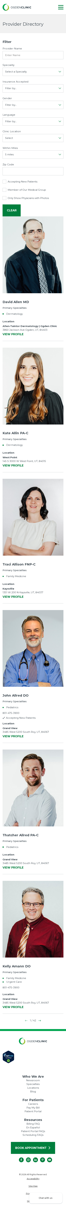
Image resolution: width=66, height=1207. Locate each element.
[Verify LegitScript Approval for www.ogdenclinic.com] (33, 1057)
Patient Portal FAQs (33, 1131)
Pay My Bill (33, 1107)
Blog (33, 1091)
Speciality (9, 65)
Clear (11, 210)
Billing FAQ (33, 1123)
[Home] (17, 7)
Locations (33, 1087)
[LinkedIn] (33, 1157)
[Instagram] (26, 1157)
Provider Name (12, 48)
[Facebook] (18, 1157)
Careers (33, 1103)
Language (9, 114)
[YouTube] (47, 1157)
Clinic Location (12, 131)
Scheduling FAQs (33, 1134)
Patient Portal (33, 1111)
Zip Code (8, 164)
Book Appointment (31, 1148)
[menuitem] (33, 1178)
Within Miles (10, 148)
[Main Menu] (61, 7)
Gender (7, 98)
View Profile (13, 334)
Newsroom (33, 1080)
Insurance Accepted (16, 81)
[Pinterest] (40, 1157)
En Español (33, 1127)
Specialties (33, 1084)
